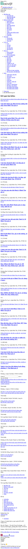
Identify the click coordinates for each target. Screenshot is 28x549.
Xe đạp (8, 46)
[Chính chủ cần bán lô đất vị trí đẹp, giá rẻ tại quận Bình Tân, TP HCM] (14, 174)
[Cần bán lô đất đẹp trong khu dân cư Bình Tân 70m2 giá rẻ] (14, 349)
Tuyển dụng (10, 39)
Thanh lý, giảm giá (11, 81)
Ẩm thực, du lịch (11, 77)
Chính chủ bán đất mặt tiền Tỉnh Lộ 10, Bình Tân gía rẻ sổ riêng (13, 250)
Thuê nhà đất (10, 18)
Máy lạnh (9, 60)
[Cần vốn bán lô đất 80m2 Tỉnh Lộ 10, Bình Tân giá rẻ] (14, 305)
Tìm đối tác (9, 53)
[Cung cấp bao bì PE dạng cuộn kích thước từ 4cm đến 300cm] (14, 431)
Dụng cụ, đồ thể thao (12, 84)
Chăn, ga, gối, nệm (11, 64)
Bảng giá (6, 500)
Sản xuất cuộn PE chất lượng (8, 421)
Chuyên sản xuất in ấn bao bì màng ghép (11, 411)
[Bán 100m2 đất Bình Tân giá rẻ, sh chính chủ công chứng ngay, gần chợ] (14, 144)
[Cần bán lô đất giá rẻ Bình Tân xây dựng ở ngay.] (13, 275)
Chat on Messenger (14, 547)
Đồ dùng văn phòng (12, 85)
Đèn (8, 69)
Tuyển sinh (9, 38)
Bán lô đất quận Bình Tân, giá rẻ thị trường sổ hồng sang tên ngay (12, 119)
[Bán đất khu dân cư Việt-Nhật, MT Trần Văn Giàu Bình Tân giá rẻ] (14, 320)
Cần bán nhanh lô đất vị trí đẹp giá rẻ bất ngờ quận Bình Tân (13, 163)
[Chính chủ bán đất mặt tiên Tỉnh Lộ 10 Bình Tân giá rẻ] (14, 216)
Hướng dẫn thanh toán (9, 510)
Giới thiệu (6, 499)
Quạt (8, 67)
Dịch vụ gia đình (11, 55)
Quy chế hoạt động (8, 503)
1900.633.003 (4, 514)
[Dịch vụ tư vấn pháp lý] (7, 454)
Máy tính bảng (10, 22)
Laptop (8, 24)
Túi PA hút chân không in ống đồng (9, 465)
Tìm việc (9, 41)
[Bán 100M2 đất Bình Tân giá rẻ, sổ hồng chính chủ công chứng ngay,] (14, 290)
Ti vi (8, 31)
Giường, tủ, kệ (10, 63)
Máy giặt (9, 59)
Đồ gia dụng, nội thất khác (13, 71)
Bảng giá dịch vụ (8, 502)
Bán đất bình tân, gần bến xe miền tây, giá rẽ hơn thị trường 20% (13, 338)
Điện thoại (9, 21)
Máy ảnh (9, 27)
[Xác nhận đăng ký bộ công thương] (10, 532)
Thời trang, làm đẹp (11, 74)
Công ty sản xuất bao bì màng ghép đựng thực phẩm (13, 477)
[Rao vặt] (6, 5)
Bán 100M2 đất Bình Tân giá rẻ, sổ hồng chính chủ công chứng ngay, (14, 293)
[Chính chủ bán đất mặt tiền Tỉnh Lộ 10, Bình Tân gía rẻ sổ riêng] (14, 246)
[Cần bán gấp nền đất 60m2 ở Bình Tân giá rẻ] (12, 187)
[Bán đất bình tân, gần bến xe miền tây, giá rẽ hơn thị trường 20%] (14, 334)
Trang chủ (6, 91)
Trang (2, 376)
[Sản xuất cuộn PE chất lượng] (8, 419)
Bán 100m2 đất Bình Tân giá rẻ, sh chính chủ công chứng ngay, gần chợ (14, 148)
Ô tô (8, 43)
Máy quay (9, 28)
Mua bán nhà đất (11, 17)
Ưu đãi (5, 506)
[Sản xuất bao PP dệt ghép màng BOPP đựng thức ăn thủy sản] (14, 444)
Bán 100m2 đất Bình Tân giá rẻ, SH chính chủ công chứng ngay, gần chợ (12, 264)
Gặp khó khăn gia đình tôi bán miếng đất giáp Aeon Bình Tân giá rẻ (14, 104)
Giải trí (8, 78)
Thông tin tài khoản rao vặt (10, 507)
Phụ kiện (9, 34)
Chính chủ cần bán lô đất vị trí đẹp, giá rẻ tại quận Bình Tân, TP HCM (13, 178)
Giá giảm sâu (10, 15)
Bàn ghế (9, 62)
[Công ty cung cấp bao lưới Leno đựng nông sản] (13, 391)
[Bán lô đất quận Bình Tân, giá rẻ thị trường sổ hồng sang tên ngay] (14, 115)
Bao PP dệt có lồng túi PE (7, 402)
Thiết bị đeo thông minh (13, 32)
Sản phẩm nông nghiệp (12, 88)
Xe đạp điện (10, 48)
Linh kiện (9, 35)
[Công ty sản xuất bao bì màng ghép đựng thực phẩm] (14, 476)
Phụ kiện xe (10, 49)
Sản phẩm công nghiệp (12, 87)
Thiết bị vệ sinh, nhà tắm (13, 70)
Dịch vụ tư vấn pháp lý (6, 456)
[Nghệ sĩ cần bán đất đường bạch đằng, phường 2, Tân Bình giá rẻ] (14, 363)
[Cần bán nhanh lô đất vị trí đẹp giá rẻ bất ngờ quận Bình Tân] (14, 160)
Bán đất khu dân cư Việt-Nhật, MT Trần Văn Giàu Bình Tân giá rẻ (14, 324)
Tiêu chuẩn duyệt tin (9, 505)
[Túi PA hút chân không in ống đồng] (10, 464)
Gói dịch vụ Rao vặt (7, 7)
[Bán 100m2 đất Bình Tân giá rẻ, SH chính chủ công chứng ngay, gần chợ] (14, 261)
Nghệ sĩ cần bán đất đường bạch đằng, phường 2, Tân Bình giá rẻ (13, 367)
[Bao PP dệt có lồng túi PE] (8, 401)
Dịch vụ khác (10, 52)
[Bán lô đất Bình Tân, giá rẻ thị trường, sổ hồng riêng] (14, 230)
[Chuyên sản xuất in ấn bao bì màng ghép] (11, 410)
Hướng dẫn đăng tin (9, 509)
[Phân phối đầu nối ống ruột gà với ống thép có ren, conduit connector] (14, 381)
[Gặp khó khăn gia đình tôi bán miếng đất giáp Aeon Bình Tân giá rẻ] (14, 100)
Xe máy (9, 45)
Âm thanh (9, 29)
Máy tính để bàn (11, 25)
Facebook (6, 518)
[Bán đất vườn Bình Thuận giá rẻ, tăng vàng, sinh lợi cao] (14, 201)
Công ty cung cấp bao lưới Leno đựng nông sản (12, 393)
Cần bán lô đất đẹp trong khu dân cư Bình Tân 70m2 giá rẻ (13, 353)
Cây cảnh (9, 83)
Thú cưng (9, 76)
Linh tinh (9, 80)
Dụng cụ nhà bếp (11, 66)
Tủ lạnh (9, 57)
